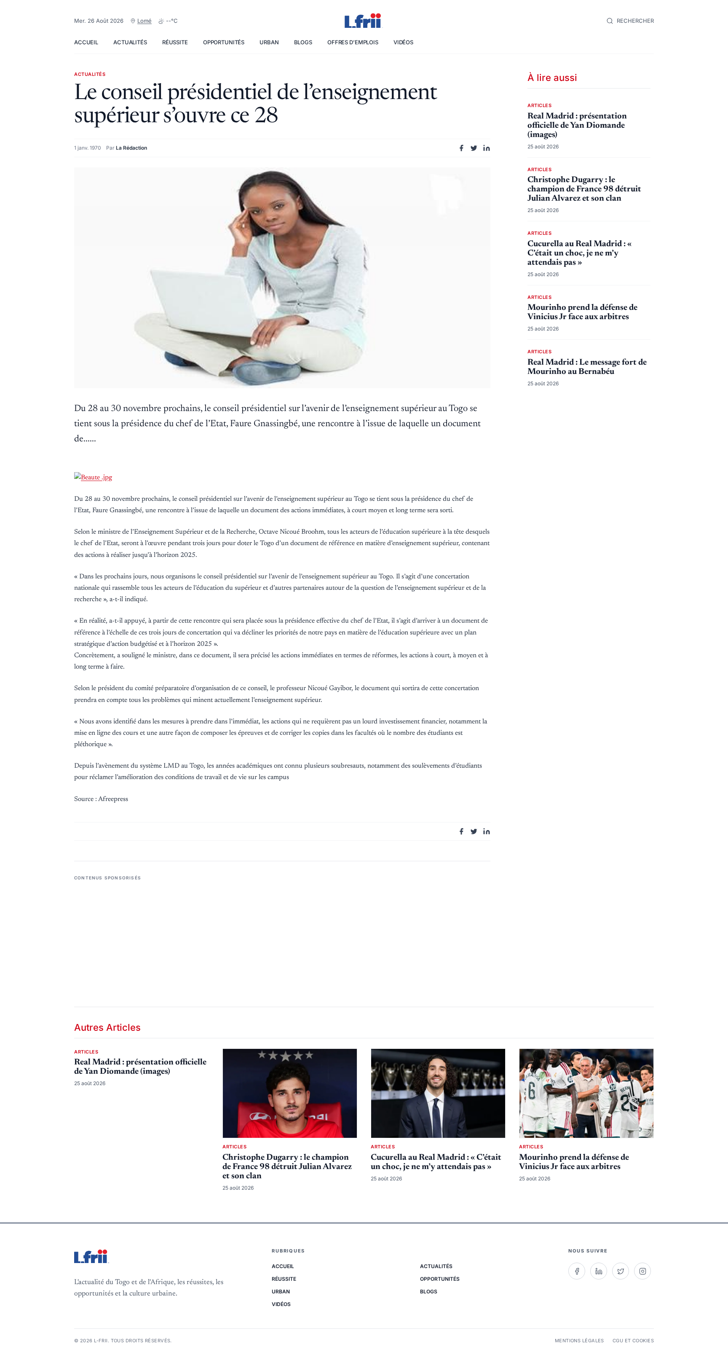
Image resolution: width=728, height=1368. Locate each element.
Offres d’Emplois (352, 42)
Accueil (86, 42)
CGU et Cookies (633, 1341)
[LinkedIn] (598, 1271)
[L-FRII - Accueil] (364, 21)
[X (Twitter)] (620, 1271)
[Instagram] (642, 1271)
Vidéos (403, 42)
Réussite (175, 42)
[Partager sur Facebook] (461, 148)
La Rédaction (131, 148)
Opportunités (223, 42)
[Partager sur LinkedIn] (486, 148)
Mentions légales (579, 1341)
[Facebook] (576, 1271)
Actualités (130, 42)
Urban (269, 42)
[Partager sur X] (474, 148)
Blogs (303, 42)
